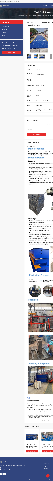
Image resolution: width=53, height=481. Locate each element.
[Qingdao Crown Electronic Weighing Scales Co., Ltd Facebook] (1, 474)
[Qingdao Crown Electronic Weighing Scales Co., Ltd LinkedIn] (4, 474)
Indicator (4, 35)
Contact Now (11, 52)
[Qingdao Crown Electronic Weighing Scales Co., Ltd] (4, 5)
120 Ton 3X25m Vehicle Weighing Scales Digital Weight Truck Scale (31, 446)
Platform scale (5, 26)
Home (19, 15)
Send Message (36, 134)
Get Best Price (31, 451)
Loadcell (4, 32)
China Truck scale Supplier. (22, 479)
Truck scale (24, 15)
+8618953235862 (11, 48)
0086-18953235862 (13, 45)
